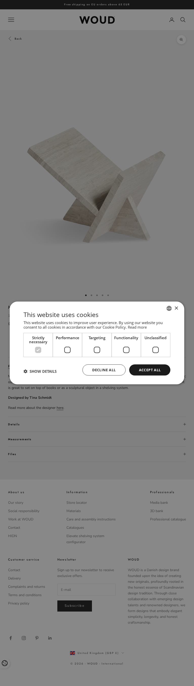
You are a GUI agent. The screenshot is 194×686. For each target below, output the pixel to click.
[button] (40, 371)
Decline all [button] (104, 369)
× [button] (176, 308)
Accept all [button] (150, 369)
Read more (137, 326)
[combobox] (169, 308)
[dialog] (97, 343)
